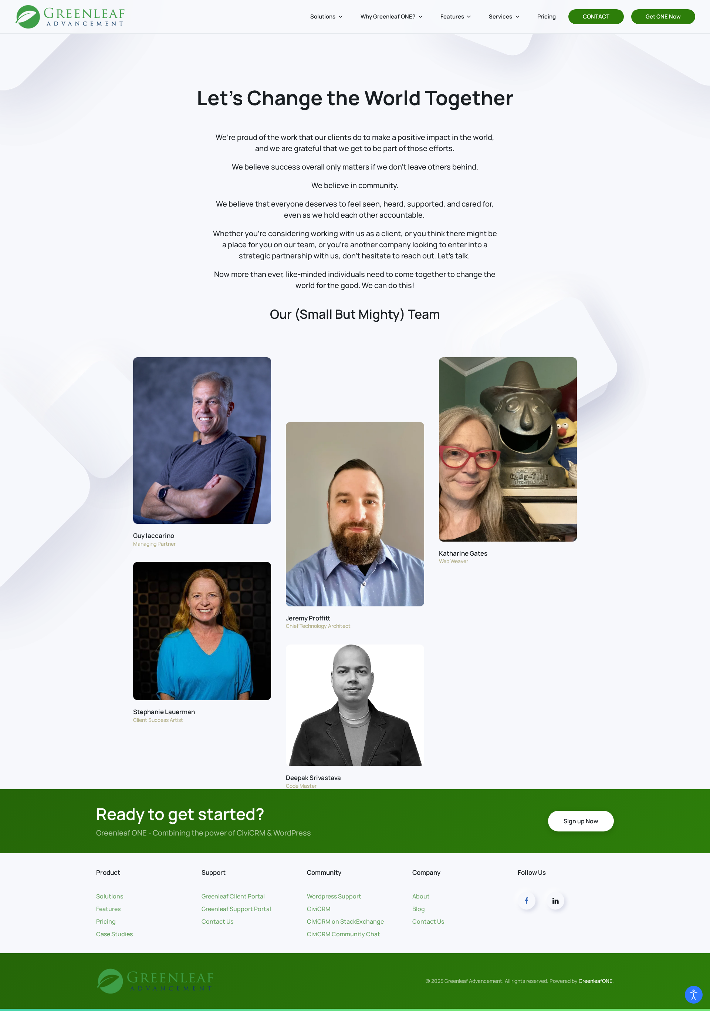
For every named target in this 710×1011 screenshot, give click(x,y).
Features (108, 909)
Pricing (546, 16)
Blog (418, 909)
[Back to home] (70, 16)
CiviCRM (319, 909)
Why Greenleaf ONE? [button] (388, 16)
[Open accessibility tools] (694, 995)
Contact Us (217, 921)
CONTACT (596, 16)
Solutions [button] (322, 16)
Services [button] (500, 16)
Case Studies (114, 934)
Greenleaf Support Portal (236, 909)
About (421, 896)
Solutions (109, 896)
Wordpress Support (334, 896)
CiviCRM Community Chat (343, 934)
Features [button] (452, 16)
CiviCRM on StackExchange (345, 921)
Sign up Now (581, 821)
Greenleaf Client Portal (233, 896)
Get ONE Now (663, 16)
